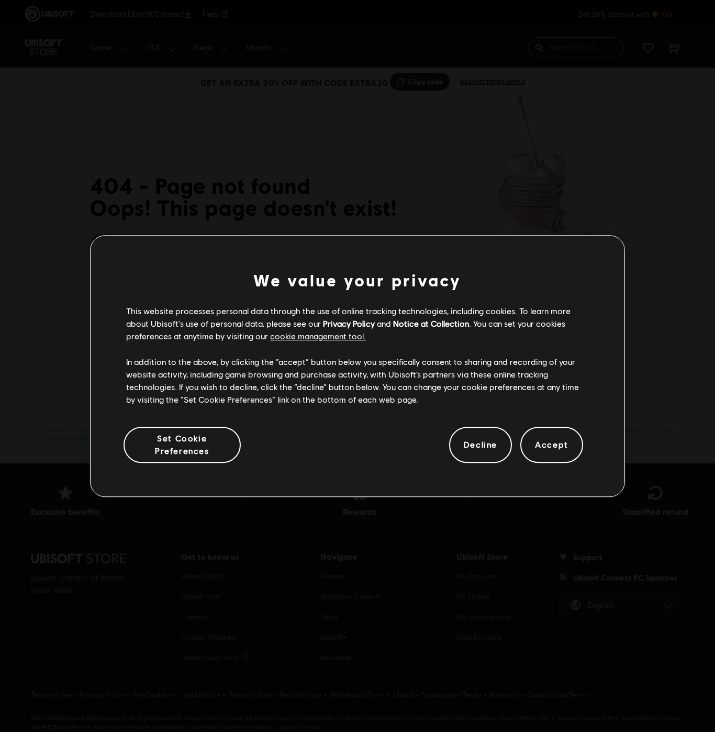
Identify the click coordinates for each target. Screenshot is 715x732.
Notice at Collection (431, 323)
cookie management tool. (318, 336)
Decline (480, 445)
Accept (551, 445)
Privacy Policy (349, 323)
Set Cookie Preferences (182, 444)
